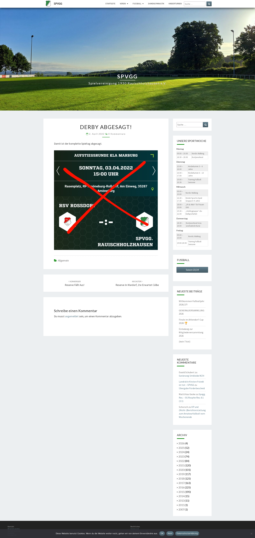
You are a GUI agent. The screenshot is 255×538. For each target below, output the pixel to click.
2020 (181, 469)
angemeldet (72, 316)
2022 (181, 461)
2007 (181, 509)
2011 (181, 505)
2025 (181, 447)
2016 (181, 487)
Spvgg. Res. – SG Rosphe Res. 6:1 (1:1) (192, 397)
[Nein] (251, 533)
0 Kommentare (117, 134)
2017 (181, 483)
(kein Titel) (184, 341)
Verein (123, 3)
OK (162, 533)
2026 (181, 443)
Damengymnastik (156, 3)
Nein (170, 533)
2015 (181, 491)
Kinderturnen (175, 3)
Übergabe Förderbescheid (192, 388)
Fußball (137, 3)
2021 (181, 465)
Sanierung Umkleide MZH (191, 375)
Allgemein (63, 260)
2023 (181, 456)
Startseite (110, 3)
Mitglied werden (14, 529)
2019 (181, 474)
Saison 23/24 (192, 269)
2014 (181, 496)
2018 (181, 478)
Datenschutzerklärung (187, 533)
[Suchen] (209, 3)
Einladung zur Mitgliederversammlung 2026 (191, 332)
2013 (181, 500)
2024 (181, 452)
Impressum (134, 529)
